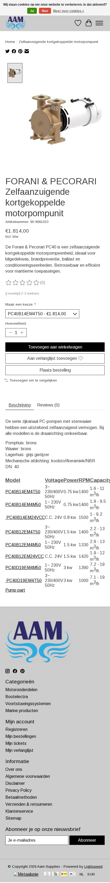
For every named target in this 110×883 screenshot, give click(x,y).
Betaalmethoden (21, 797)
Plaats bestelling (55, 370)
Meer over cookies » (68, 11)
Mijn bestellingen (20, 736)
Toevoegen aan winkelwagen (55, 347)
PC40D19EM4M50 (23, 567)
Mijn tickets (15, 743)
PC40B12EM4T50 (22, 532)
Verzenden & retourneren (28, 804)
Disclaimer (15, 783)
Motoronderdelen (21, 689)
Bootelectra (16, 696)
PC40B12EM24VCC (24, 556)
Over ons (13, 769)
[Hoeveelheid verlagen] (10, 332)
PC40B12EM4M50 (23, 545)
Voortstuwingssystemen (28, 703)
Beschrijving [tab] (20, 405)
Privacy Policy (18, 790)
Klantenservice (19, 811)
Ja (32, 11)
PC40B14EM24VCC (25, 517)
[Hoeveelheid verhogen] (21, 332)
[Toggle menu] (99, 23)
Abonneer (87, 840)
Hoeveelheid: (16, 323)
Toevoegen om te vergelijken (33, 380)
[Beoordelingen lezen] (22, 283)
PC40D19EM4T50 (23, 580)
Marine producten (21, 710)
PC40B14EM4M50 (23, 504)
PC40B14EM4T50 (22, 491)
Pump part (15, 590)
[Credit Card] (55, 874)
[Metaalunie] (26, 874)
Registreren (16, 729)
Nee (45, 11)
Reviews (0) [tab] (48, 405)
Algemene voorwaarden (27, 776)
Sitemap (13, 818)
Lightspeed (93, 866)
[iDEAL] (64, 874)
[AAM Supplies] (15, 23)
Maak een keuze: (20, 304)
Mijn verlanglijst (19, 750)
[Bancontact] (72, 874)
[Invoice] (47, 874)
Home (10, 42)
